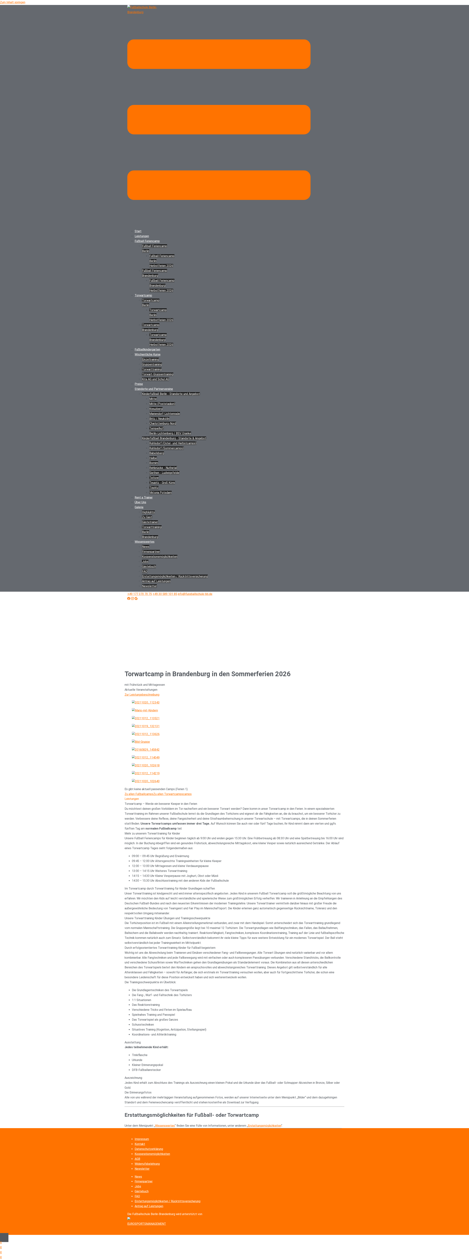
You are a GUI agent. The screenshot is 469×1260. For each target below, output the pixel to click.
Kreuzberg (156, 408)
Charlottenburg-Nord (162, 423)
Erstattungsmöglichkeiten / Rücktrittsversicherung (167, 1201)
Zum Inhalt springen (12, 2)
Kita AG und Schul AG (155, 379)
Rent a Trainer (144, 497)
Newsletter (149, 586)
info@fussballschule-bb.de (195, 594)
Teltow (154, 477)
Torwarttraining (152, 369)
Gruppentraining (152, 364)
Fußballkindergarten (147, 349)
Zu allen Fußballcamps (139, 794)
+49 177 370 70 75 (139, 594)
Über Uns (140, 502)
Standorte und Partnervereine (154, 389)
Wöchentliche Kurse (147, 354)
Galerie (139, 507)
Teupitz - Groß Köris (162, 482)
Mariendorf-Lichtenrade (164, 413)
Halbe (153, 458)
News (145, 546)
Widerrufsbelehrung (147, 1164)
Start (138, 231)
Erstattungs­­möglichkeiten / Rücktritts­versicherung (175, 576)
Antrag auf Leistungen (156, 581)
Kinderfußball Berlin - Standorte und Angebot (171, 394)
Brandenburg (150, 537)
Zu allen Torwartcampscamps (172, 794)
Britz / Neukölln (159, 418)
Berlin (145, 532)
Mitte (153, 399)
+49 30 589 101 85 (165, 594)
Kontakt (140, 1144)
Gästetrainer (150, 522)
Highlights (148, 512)
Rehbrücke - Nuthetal (163, 468)
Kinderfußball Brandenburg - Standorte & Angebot (174, 438)
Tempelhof (156, 428)
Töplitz (153, 487)
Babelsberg (156, 453)
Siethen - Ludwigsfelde (164, 472)
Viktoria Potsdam (160, 492)
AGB (137, 1159)
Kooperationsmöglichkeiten (152, 1154)
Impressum (142, 1139)
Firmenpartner (151, 551)
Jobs (145, 561)
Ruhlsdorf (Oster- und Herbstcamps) (172, 443)
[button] (234, 799)
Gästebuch (149, 566)
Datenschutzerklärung (149, 1149)
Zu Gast (147, 517)
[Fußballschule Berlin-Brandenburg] (145, 12)
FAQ (144, 571)
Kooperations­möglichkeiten (159, 556)
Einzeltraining (150, 359)
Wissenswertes (144, 541)
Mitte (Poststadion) (162, 404)
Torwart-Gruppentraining (157, 374)
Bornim (153, 463)
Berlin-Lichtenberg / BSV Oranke (170, 433)
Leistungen (142, 236)
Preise (139, 384)
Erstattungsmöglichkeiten (264, 1125)
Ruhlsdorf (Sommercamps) (166, 448)
